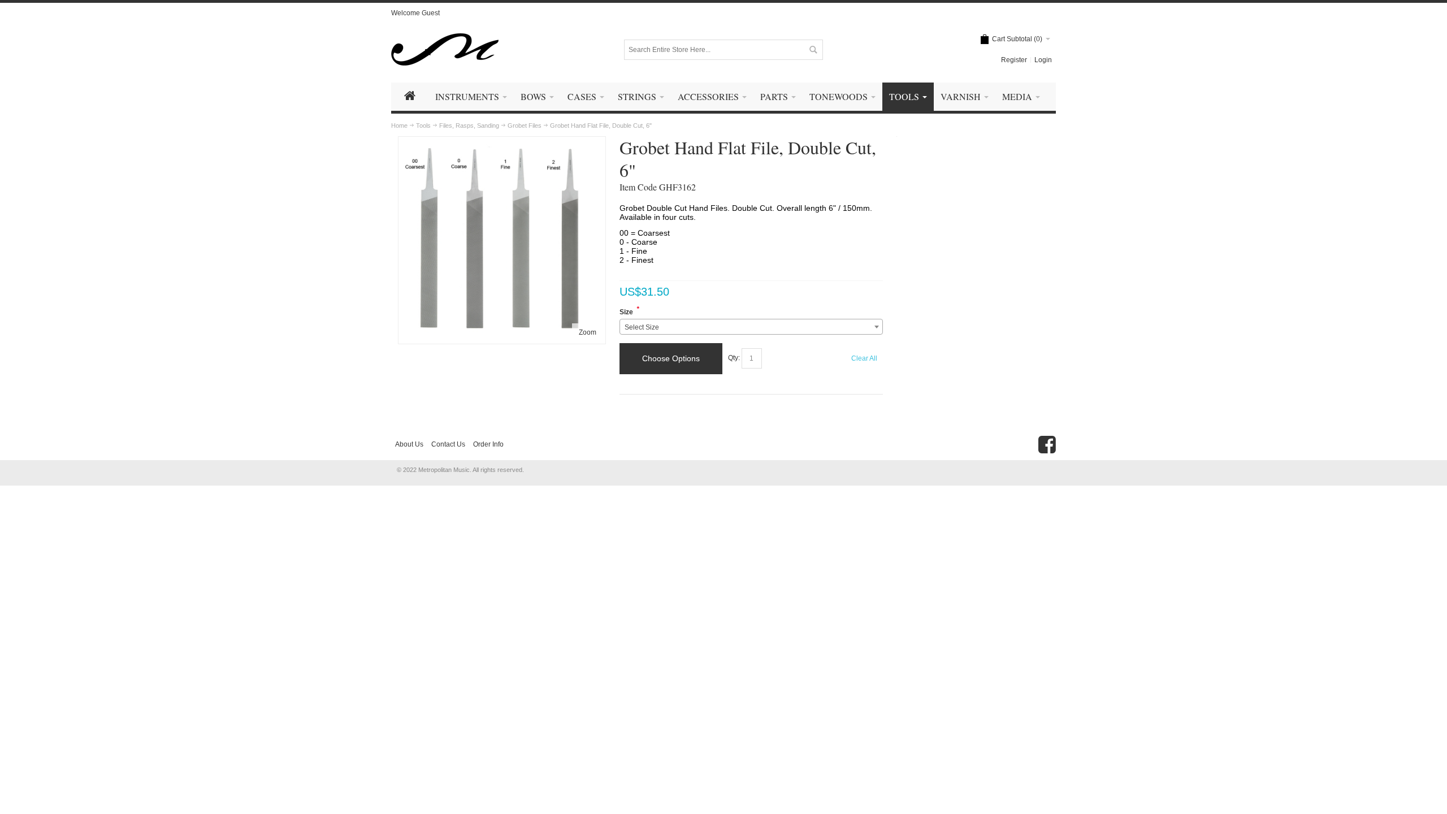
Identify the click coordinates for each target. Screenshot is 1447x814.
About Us (409, 444)
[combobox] (751, 327)
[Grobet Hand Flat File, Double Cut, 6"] (502, 145)
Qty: (734, 358)
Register (1014, 60)
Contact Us (448, 444)
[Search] (813, 50)
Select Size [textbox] (642, 327)
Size (626, 312)
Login (1043, 60)
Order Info (488, 444)
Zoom (587, 332)
